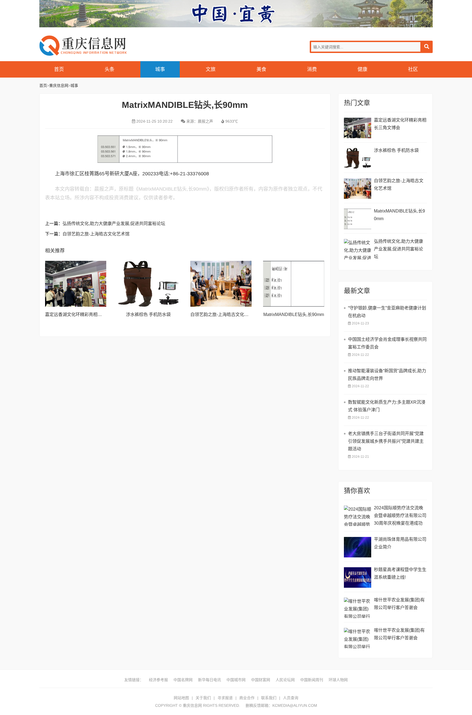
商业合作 (247, 698)
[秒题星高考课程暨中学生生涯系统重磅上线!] (357, 577)
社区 (413, 69)
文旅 (211, 69)
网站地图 (181, 698)
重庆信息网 (83, 45)
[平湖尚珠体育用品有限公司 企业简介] (357, 547)
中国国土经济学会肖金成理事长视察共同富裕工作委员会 (387, 343)
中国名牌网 (183, 680)
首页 (59, 69)
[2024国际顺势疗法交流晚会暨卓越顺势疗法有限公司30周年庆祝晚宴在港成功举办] (357, 516)
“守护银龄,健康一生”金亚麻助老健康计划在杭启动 (387, 312)
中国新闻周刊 (311, 680)
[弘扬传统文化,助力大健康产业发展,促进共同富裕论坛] (357, 249)
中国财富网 (260, 680)
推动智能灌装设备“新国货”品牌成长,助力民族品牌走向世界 (387, 374)
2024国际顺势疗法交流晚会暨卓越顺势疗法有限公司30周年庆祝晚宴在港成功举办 (400, 516)
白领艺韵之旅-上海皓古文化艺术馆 (96, 234)
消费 (312, 69)
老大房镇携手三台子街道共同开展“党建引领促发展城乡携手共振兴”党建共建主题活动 (386, 441)
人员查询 (290, 698)
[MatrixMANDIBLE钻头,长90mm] (293, 284)
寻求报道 (225, 698)
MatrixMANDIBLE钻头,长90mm (293, 314)
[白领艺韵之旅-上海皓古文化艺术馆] (221, 284)
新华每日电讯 (209, 680)
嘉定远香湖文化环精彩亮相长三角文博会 (84, 314)
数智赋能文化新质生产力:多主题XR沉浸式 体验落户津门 (386, 406)
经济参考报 (158, 680)
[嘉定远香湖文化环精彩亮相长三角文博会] (75, 284)
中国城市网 (236, 680)
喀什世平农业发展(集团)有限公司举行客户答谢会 (399, 604)
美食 (261, 69)
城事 (160, 69)
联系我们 (268, 698)
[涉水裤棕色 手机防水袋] (148, 284)
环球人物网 (338, 680)
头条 (109, 69)
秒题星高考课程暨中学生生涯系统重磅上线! (400, 573)
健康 (362, 69)
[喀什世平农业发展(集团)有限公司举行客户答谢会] (357, 608)
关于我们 (203, 698)
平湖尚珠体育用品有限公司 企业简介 (400, 543)
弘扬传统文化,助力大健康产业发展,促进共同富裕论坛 (114, 223)
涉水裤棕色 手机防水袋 (148, 314)
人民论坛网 (285, 680)
